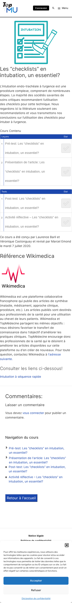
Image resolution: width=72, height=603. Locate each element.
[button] (67, 545)
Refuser (36, 590)
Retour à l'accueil (21, 498)
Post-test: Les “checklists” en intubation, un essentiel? (25, 203)
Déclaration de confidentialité (36, 598)
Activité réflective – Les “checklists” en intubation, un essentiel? (31, 222)
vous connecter (33, 413)
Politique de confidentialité (36, 540)
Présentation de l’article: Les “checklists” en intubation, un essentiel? (25, 172)
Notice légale (36, 535)
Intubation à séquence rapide (20, 376)
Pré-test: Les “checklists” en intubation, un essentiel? (24, 148)
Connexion (41, 8)
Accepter (36, 580)
